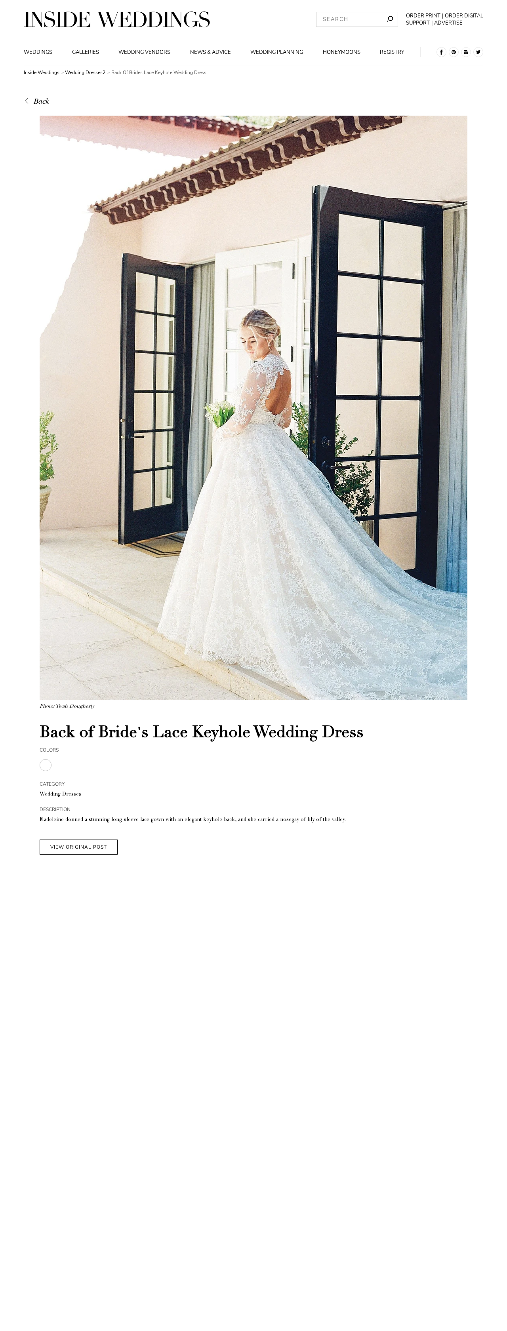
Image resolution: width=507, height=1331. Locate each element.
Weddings (38, 52)
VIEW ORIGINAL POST (78, 847)
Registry (392, 52)
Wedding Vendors (144, 52)
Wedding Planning (276, 52)
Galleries (85, 52)
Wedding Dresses (60, 794)
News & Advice (210, 52)
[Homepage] (117, 19)
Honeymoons (341, 52)
